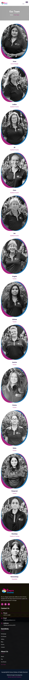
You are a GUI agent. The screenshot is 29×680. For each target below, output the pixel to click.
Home (11, 15)
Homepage (3, 634)
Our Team (3, 664)
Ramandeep (14, 577)
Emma (14, 405)
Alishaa (14, 319)
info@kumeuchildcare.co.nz (9, 620)
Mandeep (15, 534)
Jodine (14, 104)
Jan (14, 233)
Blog (2, 642)
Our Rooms (3, 636)
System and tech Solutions (14, 677)
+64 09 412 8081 (6, 615)
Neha (14, 448)
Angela (14, 276)
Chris (14, 190)
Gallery (2, 639)
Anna (14, 61)
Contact (3, 647)
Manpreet (14, 491)
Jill (14, 147)
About (2, 656)
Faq (2, 659)
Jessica (14, 362)
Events (2, 644)
